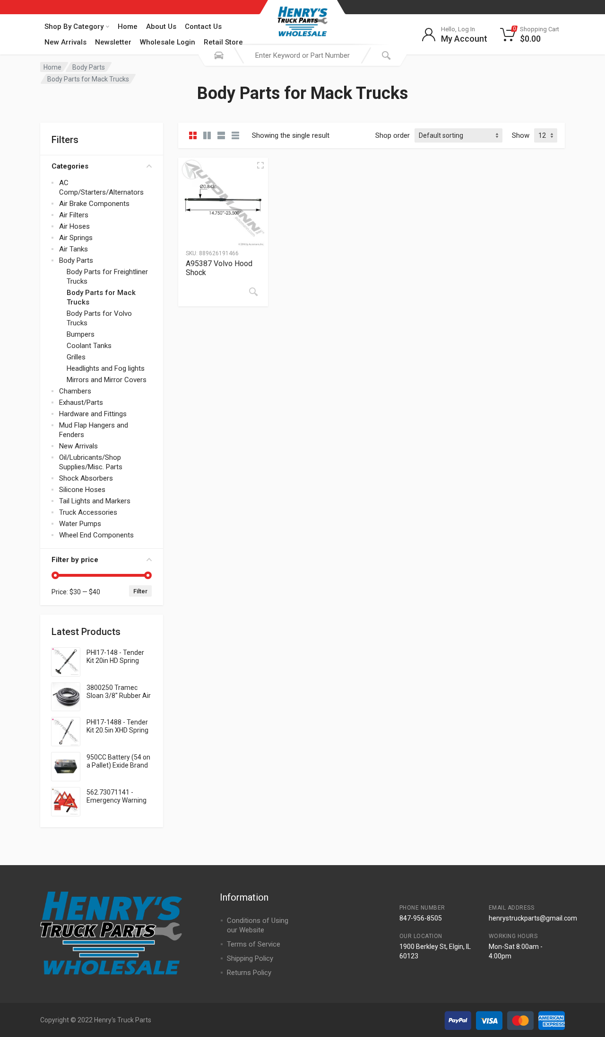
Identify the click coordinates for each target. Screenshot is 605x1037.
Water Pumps (80, 523)
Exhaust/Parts (81, 402)
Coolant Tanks (89, 345)
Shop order (392, 135)
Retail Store (223, 42)
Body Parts (88, 67)
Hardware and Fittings (93, 414)
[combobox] (302, 55)
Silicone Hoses (82, 489)
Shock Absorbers (86, 478)
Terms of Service (253, 944)
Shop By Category (74, 26)
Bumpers (81, 334)
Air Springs (76, 237)
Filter (140, 591)
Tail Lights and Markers (94, 501)
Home (128, 26)
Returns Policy (249, 972)
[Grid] (193, 135)
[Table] (235, 135)
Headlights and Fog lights (106, 368)
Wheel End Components (96, 535)
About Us (161, 26)
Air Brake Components (94, 203)
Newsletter (113, 42)
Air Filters (73, 215)
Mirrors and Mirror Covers (107, 379)
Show (520, 135)
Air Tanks (73, 249)
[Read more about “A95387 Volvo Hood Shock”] (253, 291)
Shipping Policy (250, 958)
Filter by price (75, 559)
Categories (70, 166)
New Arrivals (65, 42)
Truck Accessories (88, 512)
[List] (221, 135)
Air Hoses (74, 226)
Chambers (75, 391)
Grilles (76, 357)
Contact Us (203, 26)
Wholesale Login (167, 42)
